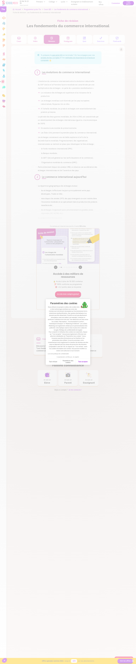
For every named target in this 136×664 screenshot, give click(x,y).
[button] (4, 660)
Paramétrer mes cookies (68, 361)
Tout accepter (83, 362)
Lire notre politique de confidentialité (58, 354)
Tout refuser (53, 362)
